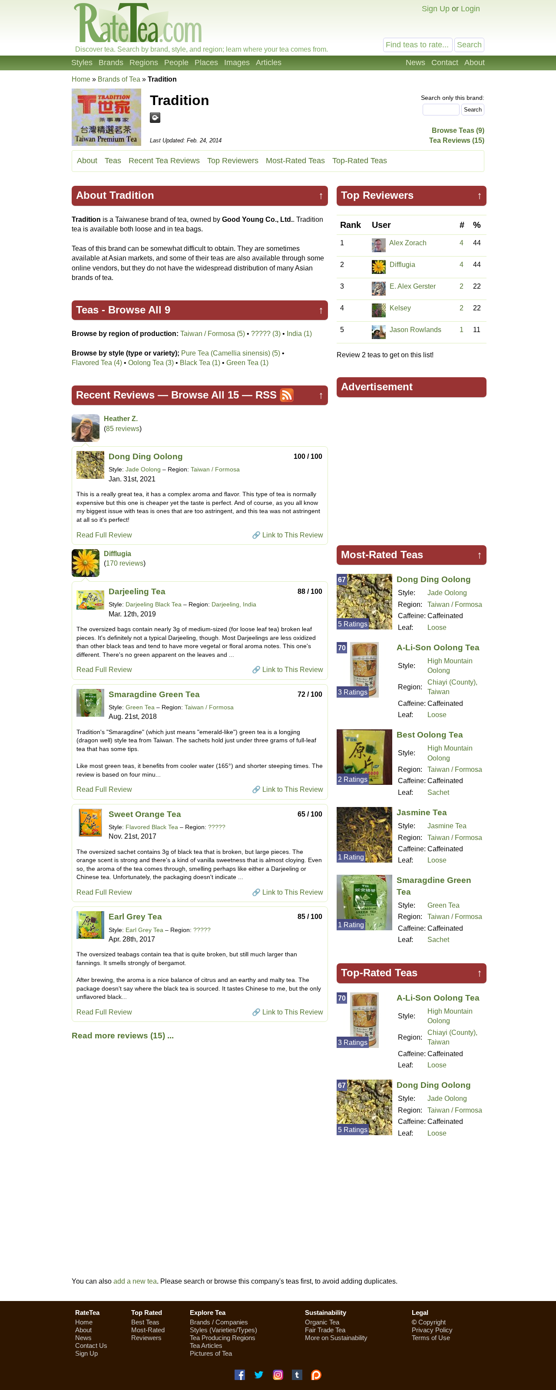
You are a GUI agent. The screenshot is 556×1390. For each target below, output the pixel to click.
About (474, 62)
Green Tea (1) (247, 362)
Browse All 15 (205, 395)
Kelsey (400, 308)
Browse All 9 (139, 310)
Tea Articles (206, 1345)
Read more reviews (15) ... (123, 1035)
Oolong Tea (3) (151, 362)
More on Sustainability (336, 1337)
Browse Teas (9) (458, 130)
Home (81, 79)
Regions (143, 62)
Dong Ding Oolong (146, 456)
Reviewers (146, 1337)
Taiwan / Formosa (215, 469)
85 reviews (122, 428)
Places (206, 62)
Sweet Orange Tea (145, 814)
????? (216, 826)
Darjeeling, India (234, 604)
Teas (113, 160)
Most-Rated (148, 1330)
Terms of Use (431, 1337)
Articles (268, 62)
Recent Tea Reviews (164, 160)
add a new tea (135, 1281)
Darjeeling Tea (137, 591)
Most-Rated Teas (295, 160)
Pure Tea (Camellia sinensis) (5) (230, 353)
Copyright (432, 1322)
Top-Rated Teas (359, 160)
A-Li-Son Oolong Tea (438, 647)
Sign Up (436, 8)
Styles (82, 62)
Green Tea (140, 707)
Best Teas (145, 1322)
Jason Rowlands (415, 329)
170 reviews (124, 563)
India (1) (299, 333)
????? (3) (266, 333)
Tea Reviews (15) (456, 140)
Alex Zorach (408, 243)
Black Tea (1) (200, 362)
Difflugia (117, 553)
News (415, 62)
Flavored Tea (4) (97, 362)
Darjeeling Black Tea (154, 604)
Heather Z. (121, 418)
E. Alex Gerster (413, 286)
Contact (444, 62)
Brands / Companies (219, 1322)
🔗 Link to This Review (287, 535)
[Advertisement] (412, 467)
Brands (111, 62)
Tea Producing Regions (222, 1337)
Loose (437, 627)
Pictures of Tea (211, 1353)
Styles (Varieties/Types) (223, 1330)
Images (237, 62)
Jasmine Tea (422, 812)
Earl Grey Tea (135, 916)
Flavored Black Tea (152, 826)
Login (470, 8)
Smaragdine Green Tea (154, 694)
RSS (266, 395)
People (176, 62)
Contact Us (91, 1345)
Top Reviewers (232, 160)
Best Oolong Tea (430, 734)
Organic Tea (322, 1322)
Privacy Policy (432, 1330)
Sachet (438, 792)
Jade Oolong (143, 469)
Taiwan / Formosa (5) (212, 333)
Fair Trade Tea (325, 1330)
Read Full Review (104, 535)
